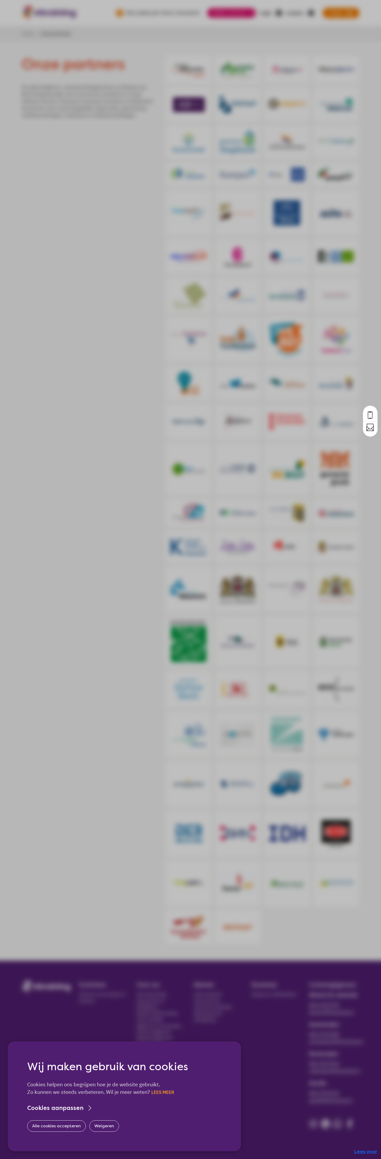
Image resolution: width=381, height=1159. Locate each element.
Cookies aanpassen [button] (55, 1107)
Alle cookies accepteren (56, 1125)
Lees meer (162, 1092)
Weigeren (104, 1125)
